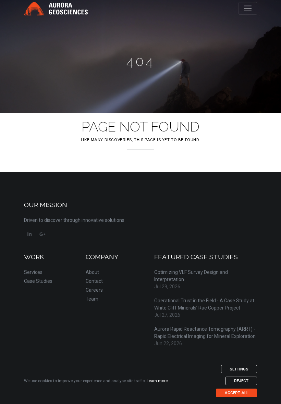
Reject (241, 380)
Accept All (236, 392)
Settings (239, 369)
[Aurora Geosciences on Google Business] (42, 234)
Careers (94, 290)
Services (33, 272)
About (92, 272)
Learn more (157, 380)
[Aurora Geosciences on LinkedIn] (29, 234)
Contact (94, 281)
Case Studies (38, 281)
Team (92, 299)
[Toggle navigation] (248, 8)
